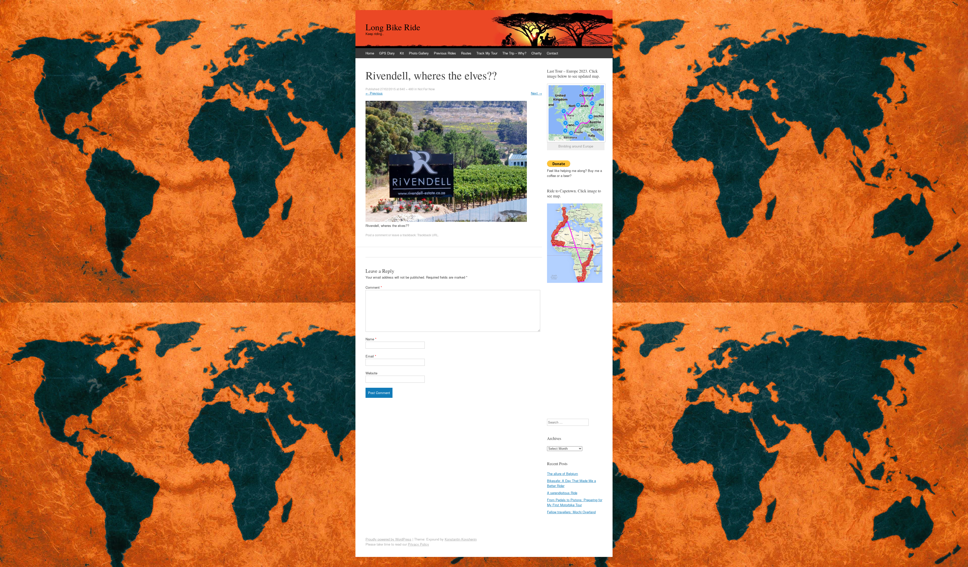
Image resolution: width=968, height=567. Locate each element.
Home (370, 53)
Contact (552, 53)
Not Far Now (426, 89)
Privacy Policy (418, 544)
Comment (374, 287)
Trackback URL (427, 235)
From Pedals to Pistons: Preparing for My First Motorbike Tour (574, 502)
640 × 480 (407, 89)
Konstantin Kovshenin (461, 539)
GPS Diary (387, 53)
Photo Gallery (419, 53)
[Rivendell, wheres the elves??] (446, 220)
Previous (374, 93)
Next (536, 93)
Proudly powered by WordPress (388, 539)
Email (371, 356)
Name (371, 339)
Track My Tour (486, 53)
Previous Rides (445, 53)
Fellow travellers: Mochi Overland (571, 512)
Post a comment (376, 235)
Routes (466, 53)
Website (371, 373)
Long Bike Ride (393, 27)
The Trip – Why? (514, 53)
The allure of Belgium (562, 473)
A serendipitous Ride (562, 492)
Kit (402, 53)
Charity (536, 53)
